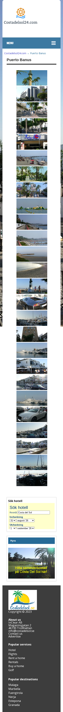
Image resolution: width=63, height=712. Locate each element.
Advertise (14, 636)
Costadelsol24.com (15, 53)
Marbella (14, 689)
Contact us (15, 634)
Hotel (12, 650)
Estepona (14, 701)
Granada (14, 705)
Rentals (13, 662)
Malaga (13, 685)
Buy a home (16, 666)
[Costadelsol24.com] (20, 34)
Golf (11, 670)
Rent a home (16, 658)
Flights (12, 654)
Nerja (12, 697)
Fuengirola (15, 693)
